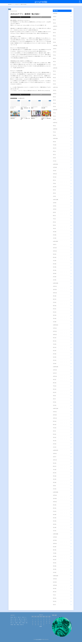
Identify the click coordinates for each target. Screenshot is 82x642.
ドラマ (26, 619)
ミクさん (13, 622)
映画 (24, 622)
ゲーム (13, 4)
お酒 (12, 617)
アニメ (16, 617)
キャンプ (24, 617)
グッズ (13, 619)
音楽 (18, 624)
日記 (20, 622)
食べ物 (22, 624)
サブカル (21, 619)
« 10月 (40, 626)
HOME (10, 4)
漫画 (12, 624)
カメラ (20, 617)
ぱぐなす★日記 (41, 2)
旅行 (17, 622)
